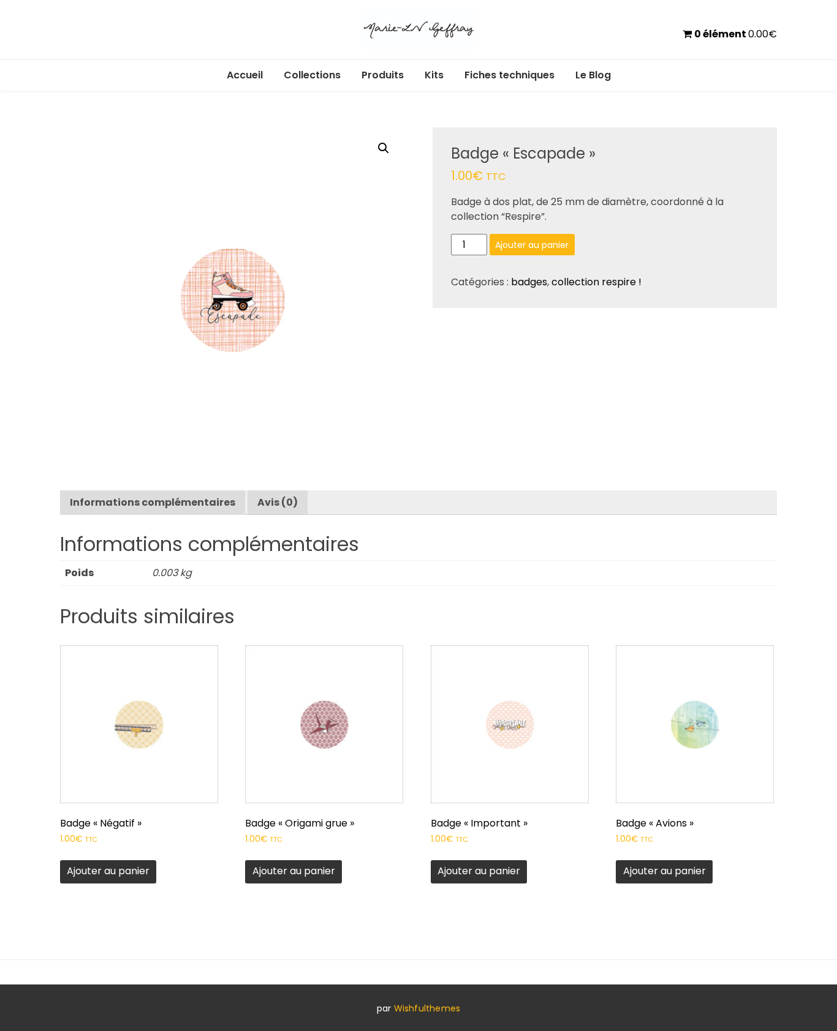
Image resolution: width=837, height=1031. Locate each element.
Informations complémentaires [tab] (152, 502)
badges (529, 282)
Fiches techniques (509, 75)
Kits (434, 75)
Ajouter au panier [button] (108, 871)
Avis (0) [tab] (277, 502)
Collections (312, 75)
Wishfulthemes (427, 1008)
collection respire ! (596, 282)
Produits (383, 75)
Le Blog (593, 75)
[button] (384, 148)
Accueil (245, 75)
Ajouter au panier (532, 245)
